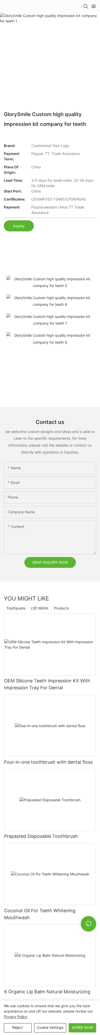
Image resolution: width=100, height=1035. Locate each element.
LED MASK (39, 608)
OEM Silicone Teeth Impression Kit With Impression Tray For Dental (47, 684)
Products (61, 608)
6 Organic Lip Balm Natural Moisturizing (47, 991)
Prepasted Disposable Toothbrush (41, 836)
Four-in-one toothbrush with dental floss (48, 762)
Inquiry (19, 226)
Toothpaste (15, 608)
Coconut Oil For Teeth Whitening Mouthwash (39, 914)
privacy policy (15, 1016)
